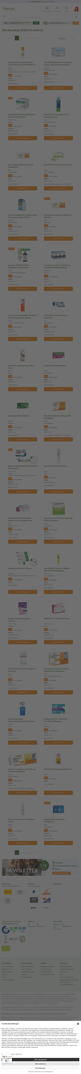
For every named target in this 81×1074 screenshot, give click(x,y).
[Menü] (10, 1055)
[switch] (7, 1060)
